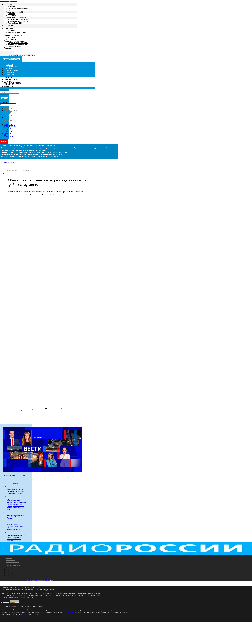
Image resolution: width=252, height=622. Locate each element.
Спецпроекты (10, 560)
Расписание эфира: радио (16, 18)
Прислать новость (15, 34)
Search (2, 90)
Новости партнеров (13, 564)
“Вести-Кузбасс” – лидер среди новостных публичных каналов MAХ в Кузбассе (16, 491)
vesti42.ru (70, 612)
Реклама (9, 25)
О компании (10, 4)
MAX (20, 411)
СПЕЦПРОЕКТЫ (10, 79)
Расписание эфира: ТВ (14, 12)
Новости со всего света (14, 566)
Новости (9, 558)
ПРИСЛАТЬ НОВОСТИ (12, 83)
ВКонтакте (64, 409)
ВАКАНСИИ (10, 74)
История (11, 6)
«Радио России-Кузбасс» (18, 21)
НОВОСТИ (8, 77)
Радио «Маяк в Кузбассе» (18, 19)
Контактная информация (18, 8)
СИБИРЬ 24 (8, 85)
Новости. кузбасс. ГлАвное (15, 476)
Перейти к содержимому (8, 1)
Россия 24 (12, 39)
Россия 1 (11, 14)
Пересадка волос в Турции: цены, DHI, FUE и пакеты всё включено (15, 517)
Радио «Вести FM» (15, 23)
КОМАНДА (8, 81)
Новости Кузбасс (9, 163)
